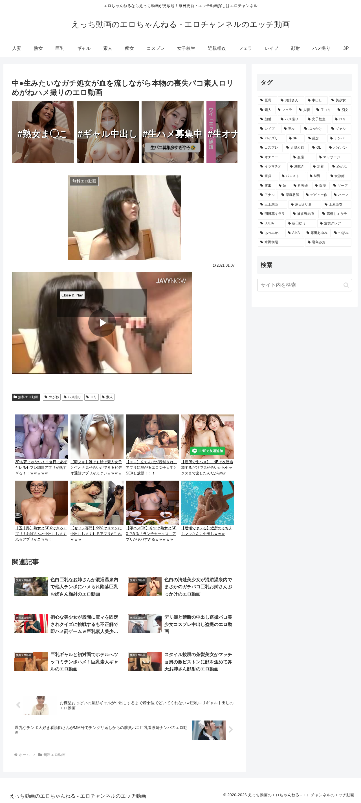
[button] (346, 285)
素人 (109, 397)
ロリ (93, 397)
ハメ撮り (74, 397)
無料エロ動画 (28, 397)
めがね (54, 397)
